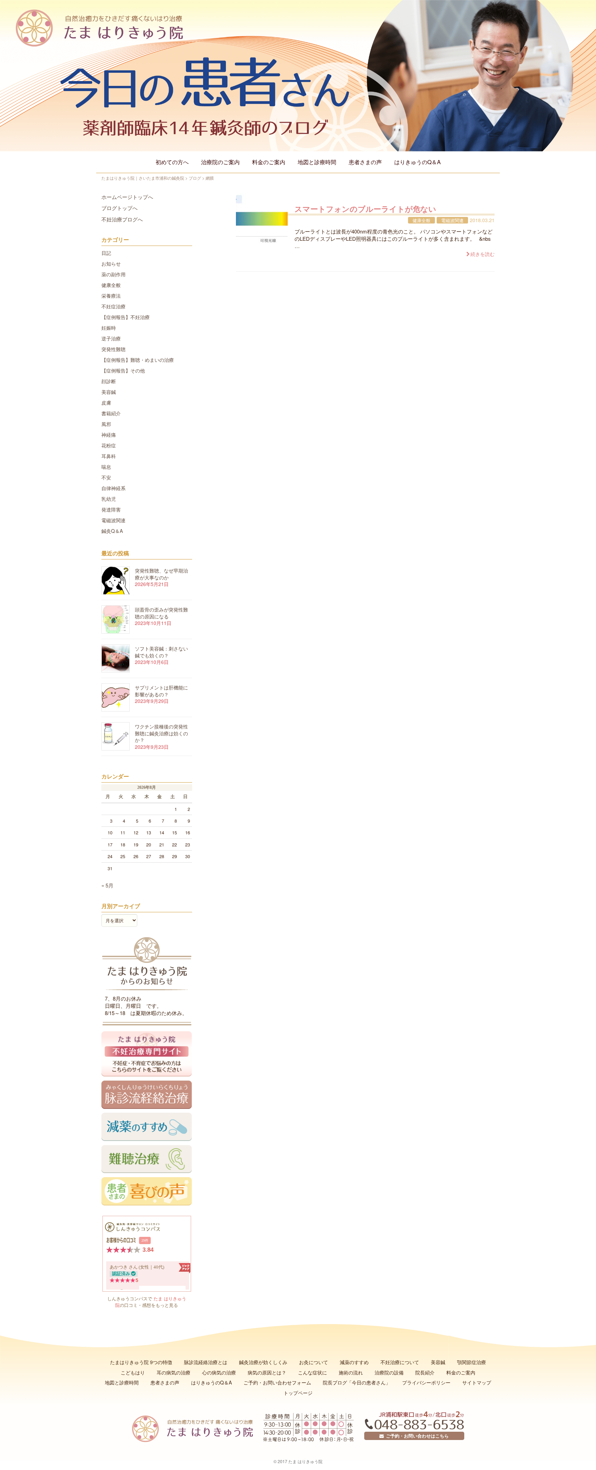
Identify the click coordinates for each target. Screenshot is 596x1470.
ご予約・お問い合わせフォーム (277, 1382)
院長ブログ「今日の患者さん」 (356, 1382)
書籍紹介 (111, 413)
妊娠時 (108, 327)
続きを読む (482, 254)
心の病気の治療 (219, 1372)
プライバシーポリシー (426, 1382)
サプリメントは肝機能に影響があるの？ (161, 691)
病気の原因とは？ (267, 1372)
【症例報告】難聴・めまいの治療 (137, 359)
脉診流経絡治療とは (205, 1362)
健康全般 (421, 220)
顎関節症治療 (471, 1362)
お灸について (313, 1362)
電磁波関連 (452, 220)
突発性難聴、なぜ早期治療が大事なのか (161, 574)
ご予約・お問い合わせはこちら (416, 1436)
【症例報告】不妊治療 (125, 317)
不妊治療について (399, 1362)
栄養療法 (111, 295)
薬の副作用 (113, 274)
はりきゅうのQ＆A (417, 162)
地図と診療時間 (317, 162)
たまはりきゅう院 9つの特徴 (141, 1362)
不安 (106, 477)
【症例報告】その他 (123, 370)
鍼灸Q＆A (112, 530)
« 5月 (107, 885)
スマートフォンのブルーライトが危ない (365, 208)
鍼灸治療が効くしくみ (263, 1362)
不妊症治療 (113, 306)
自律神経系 (113, 488)
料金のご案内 (268, 162)
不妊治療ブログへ (122, 219)
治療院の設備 (389, 1372)
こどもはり (133, 1372)
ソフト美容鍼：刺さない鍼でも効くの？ (161, 652)
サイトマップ (476, 1382)
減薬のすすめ (354, 1362)
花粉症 (108, 445)
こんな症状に (312, 1372)
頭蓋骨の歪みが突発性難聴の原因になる (161, 613)
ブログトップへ (119, 207)
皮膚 (106, 402)
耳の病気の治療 (173, 1372)
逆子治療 (111, 338)
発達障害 (111, 509)
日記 (106, 252)
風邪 (106, 423)
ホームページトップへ (127, 196)
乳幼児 (108, 498)
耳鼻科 (108, 456)
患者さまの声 (365, 162)
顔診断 (108, 381)
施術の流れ (351, 1372)
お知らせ (111, 263)
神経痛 (108, 434)
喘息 (106, 466)
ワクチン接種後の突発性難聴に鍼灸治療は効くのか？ (161, 733)
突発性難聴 (113, 349)
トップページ (298, 1392)
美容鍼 (108, 391)
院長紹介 (425, 1372)
